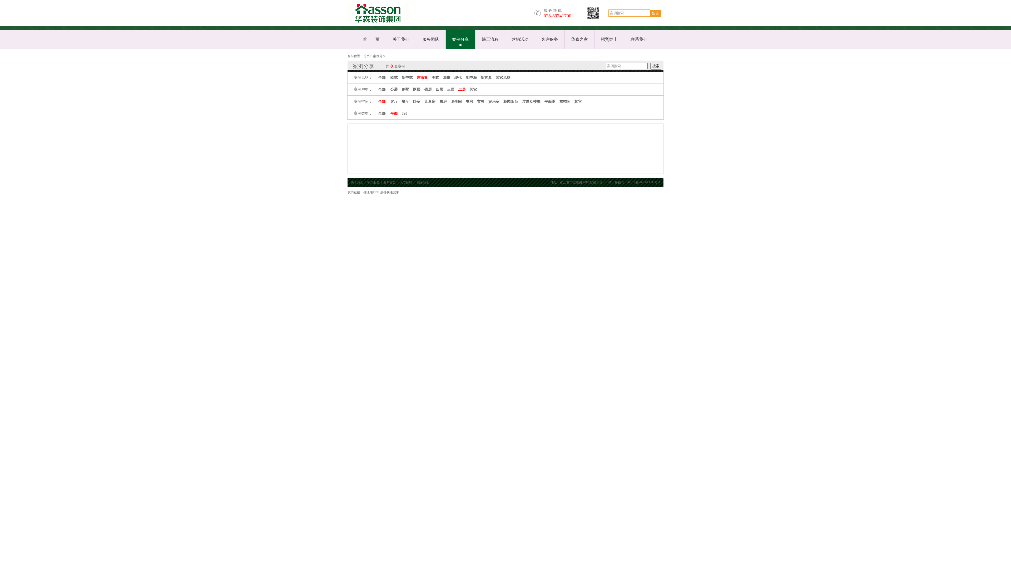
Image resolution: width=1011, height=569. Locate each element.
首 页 (371, 39)
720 (404, 113)
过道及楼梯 (531, 102)
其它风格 (503, 78)
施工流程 (490, 39)
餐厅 (405, 102)
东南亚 (422, 78)
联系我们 (639, 39)
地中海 (471, 78)
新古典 (486, 78)
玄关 (480, 102)
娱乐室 (493, 102)
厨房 (443, 102)
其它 (473, 89)
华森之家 (579, 39)
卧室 (416, 102)
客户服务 (549, 39)
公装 (394, 89)
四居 (439, 89)
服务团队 (430, 39)
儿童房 (429, 102)
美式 (435, 78)
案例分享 (460, 39)
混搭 (446, 78)
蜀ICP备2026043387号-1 (643, 182)
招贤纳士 (609, 39)
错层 (428, 89)
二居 (462, 89)
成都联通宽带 (389, 192)
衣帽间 (565, 102)
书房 (469, 102)
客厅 (394, 102)
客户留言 (389, 182)
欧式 (394, 78)
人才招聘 (406, 182)
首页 (366, 56)
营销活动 (520, 39)
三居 (450, 89)
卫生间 (456, 102)
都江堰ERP (371, 192)
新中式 (407, 78)
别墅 (405, 89)
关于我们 (401, 39)
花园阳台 (510, 102)
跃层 (416, 89)
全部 (382, 78)
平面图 (550, 102)
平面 (394, 113)
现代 (458, 78)
